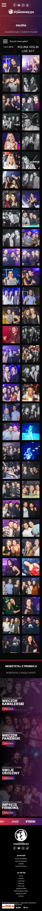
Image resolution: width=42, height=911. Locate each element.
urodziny (21, 864)
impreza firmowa (21, 866)
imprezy (21, 878)
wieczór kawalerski (21, 858)
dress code (21, 886)
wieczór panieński (21, 861)
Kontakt (21, 896)
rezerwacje (21, 881)
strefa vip (21, 883)
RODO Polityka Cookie (21, 891)
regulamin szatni (21, 893)
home (21, 876)
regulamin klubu (21, 888)
